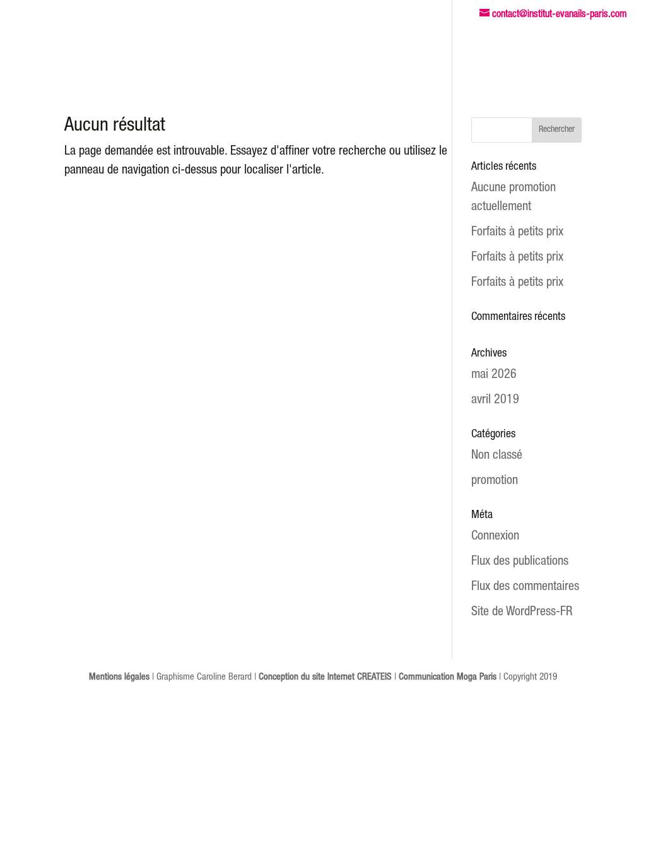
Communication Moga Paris (447, 677)
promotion (494, 481)
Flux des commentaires (525, 587)
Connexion (495, 537)
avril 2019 (495, 400)
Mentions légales (119, 677)
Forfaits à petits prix (517, 233)
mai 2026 (494, 375)
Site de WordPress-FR (521, 612)
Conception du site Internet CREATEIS (325, 677)
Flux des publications (519, 562)
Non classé (496, 456)
